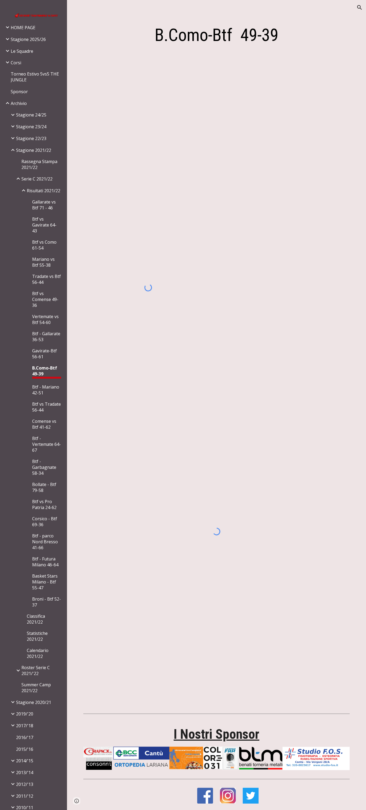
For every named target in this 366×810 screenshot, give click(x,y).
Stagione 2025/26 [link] (28, 39)
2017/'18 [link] (24, 726)
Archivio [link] (19, 103)
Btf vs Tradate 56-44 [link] (46, 407)
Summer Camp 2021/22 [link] (36, 688)
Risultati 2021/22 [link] (43, 191)
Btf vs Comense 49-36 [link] (45, 299)
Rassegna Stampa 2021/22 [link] (39, 164)
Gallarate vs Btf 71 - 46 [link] (44, 205)
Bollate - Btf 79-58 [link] (44, 487)
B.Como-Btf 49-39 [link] (44, 371)
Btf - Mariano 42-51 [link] (45, 390)
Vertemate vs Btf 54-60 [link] (45, 319)
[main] (216, 35)
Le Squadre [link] (22, 51)
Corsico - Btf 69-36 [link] (44, 522)
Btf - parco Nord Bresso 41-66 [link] (45, 542)
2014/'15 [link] (24, 761)
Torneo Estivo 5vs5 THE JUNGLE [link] (35, 77)
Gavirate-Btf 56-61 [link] (44, 354)
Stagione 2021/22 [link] (33, 150)
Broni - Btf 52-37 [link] (46, 602)
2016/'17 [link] (24, 737)
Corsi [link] (16, 63)
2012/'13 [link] (24, 784)
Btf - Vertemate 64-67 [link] (46, 444)
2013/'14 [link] (24, 772)
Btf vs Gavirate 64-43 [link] (44, 225)
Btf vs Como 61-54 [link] (44, 245)
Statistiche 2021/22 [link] (37, 636)
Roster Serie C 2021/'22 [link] (35, 670)
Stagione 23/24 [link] (31, 127)
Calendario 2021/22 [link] (37, 653)
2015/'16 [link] (24, 749)
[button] (359, 7)
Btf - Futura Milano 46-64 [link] (45, 562)
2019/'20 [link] (24, 714)
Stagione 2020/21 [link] (33, 702)
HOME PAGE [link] (23, 28)
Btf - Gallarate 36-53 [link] (46, 336)
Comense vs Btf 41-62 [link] (44, 424)
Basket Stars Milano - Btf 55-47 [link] (45, 582)
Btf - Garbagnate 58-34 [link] (44, 467)
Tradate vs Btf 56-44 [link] (46, 279)
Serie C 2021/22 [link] (37, 179)
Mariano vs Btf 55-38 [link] (43, 262)
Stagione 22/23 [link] (31, 138)
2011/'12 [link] (24, 796)
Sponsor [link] (19, 92)
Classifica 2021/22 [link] (36, 619)
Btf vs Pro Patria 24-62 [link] (44, 504)
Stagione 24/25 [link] (31, 115)
